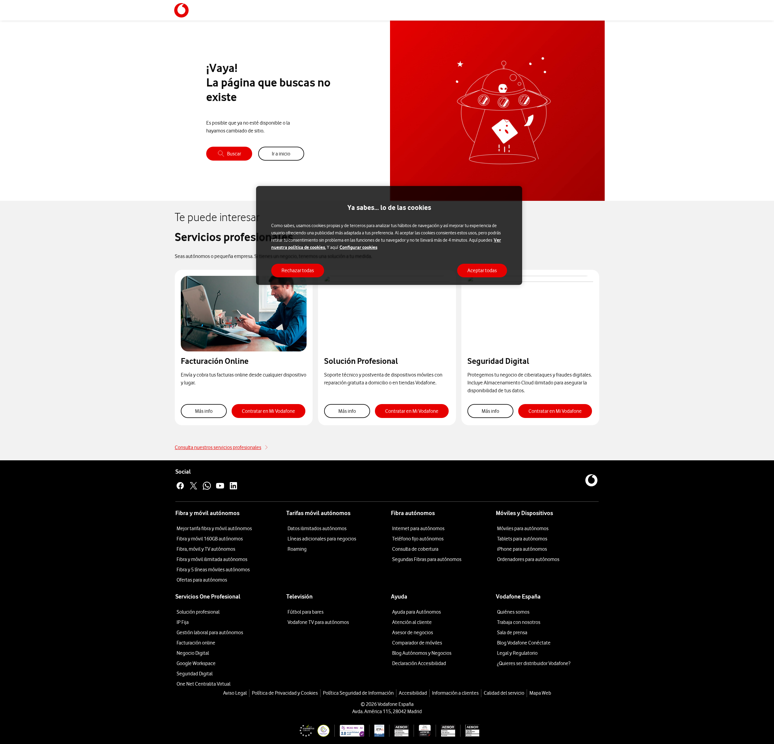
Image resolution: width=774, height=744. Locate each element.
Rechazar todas (297, 270)
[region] (389, 235)
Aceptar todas (482, 270)
